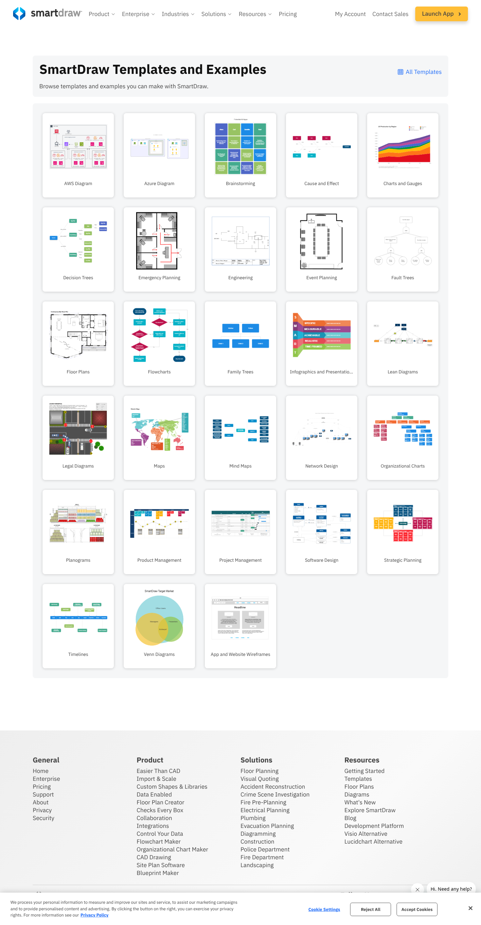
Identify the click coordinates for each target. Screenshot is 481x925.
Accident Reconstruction (272, 786)
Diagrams (357, 794)
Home (40, 771)
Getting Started (365, 771)
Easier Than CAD (159, 771)
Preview (78, 117)
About (41, 802)
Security (43, 818)
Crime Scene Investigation (275, 794)
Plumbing (252, 818)
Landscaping (257, 865)
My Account (350, 14)
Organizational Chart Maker (172, 849)
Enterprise (46, 778)
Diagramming (258, 833)
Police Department (265, 849)
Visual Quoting (259, 778)
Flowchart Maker (159, 841)
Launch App (438, 13)
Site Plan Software (161, 865)
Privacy (42, 810)
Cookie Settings (324, 909)
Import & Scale (156, 778)
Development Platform (374, 826)
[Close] (470, 908)
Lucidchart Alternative (374, 841)
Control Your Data (160, 833)
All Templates (424, 72)
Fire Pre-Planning (263, 802)
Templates (358, 778)
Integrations (153, 826)
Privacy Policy (94, 915)
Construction (257, 841)
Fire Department (262, 857)
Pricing (288, 14)
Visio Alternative (366, 833)
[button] (102, 14)
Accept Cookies (417, 909)
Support (43, 794)
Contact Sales (390, 14)
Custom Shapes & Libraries (172, 786)
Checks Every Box (160, 810)
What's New (360, 802)
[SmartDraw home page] (47, 13)
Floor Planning (259, 771)
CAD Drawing (154, 857)
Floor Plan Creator (161, 802)
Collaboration (154, 818)
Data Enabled (154, 794)
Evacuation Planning (267, 826)
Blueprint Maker (158, 873)
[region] (240, 909)
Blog (350, 818)
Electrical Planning (265, 810)
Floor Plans (359, 786)
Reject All (371, 909)
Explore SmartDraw (370, 810)
